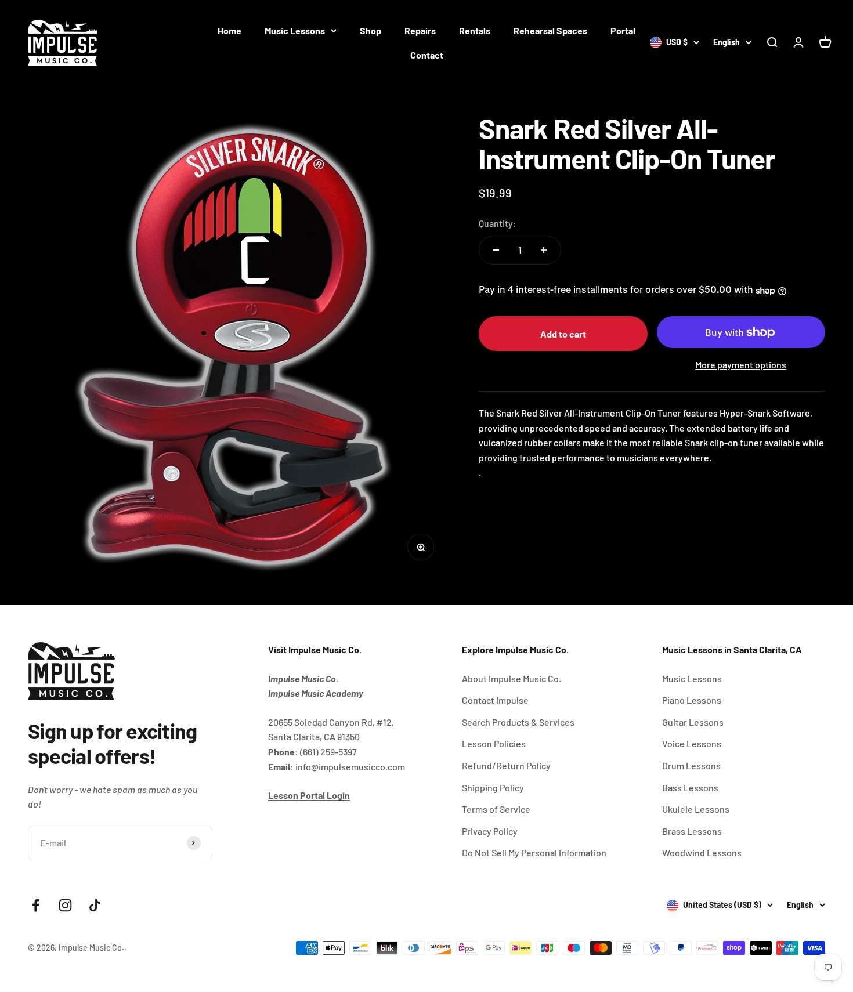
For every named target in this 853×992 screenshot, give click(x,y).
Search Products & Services (518, 721)
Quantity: (497, 223)
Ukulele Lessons (695, 808)
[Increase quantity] (544, 250)
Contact (426, 54)
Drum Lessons (691, 765)
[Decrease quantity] (496, 250)
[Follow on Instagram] (65, 905)
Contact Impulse (495, 699)
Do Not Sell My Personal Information (534, 852)
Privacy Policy (490, 831)
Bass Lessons (690, 787)
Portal (622, 30)
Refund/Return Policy (506, 765)
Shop (370, 30)
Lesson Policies (494, 743)
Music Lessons (295, 30)
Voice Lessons (691, 743)
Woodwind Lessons (702, 852)
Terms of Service (496, 808)
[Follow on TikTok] (95, 905)
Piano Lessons (691, 699)
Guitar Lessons (693, 721)
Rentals (474, 30)
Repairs (420, 30)
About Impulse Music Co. (511, 678)
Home (229, 30)
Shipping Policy (493, 787)
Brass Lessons (692, 831)
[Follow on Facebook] (36, 905)
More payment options (740, 365)
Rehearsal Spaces (550, 30)
